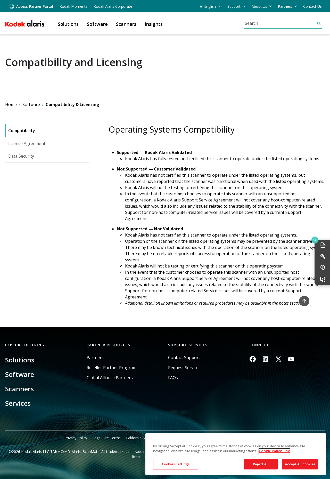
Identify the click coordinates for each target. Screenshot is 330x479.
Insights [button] (154, 24)
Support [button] (234, 6)
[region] (235, 454)
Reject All (261, 464)
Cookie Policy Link (274, 451)
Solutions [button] (68, 24)
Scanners (19, 389)
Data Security (21, 156)
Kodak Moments (73, 6)
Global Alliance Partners (110, 378)
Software (31, 104)
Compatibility (21, 130)
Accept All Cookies (300, 464)
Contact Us (312, 6)
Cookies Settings (175, 464)
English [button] (210, 6)
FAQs (173, 378)
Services (18, 403)
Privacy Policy (75, 437)
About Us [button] (259, 6)
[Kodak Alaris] (24, 23)
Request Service (183, 368)
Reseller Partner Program (111, 368)
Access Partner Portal (34, 6)
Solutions (19, 360)
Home (11, 104)
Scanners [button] (126, 24)
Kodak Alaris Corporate (113, 6)
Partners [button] (285, 6)
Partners (95, 358)
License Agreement (26, 143)
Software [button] (97, 24)
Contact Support (184, 358)
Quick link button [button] (314, 240)
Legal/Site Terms (106, 437)
